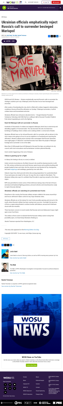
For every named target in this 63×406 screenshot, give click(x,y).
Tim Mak (15, 35)
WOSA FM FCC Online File (54, 381)
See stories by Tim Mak (17, 273)
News (24, 380)
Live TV (47, 2)
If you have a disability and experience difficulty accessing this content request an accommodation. (54, 391)
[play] (4, 8)
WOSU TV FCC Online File (54, 385)
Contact (38, 387)
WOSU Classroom (27, 390)
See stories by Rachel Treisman (12, 286)
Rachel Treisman (22, 35)
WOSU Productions (27, 394)
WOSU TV (25, 387)
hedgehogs (13, 169)
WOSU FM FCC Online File (54, 377)
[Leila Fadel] (5, 253)
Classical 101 (26, 383)
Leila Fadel (9, 35)
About (37, 377)
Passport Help (39, 394)
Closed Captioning (40, 390)
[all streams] (60, 8)
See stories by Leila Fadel (18, 258)
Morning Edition (31, 229)
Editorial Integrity (40, 380)
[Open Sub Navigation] (39, 2)
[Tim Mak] (5, 267)
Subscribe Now (31, 365)
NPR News (4, 17)
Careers (38, 383)
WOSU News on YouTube (31, 357)
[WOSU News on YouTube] (31, 324)
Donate (56, 2)
